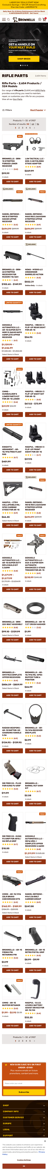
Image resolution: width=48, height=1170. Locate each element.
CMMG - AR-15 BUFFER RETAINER (11, 1004)
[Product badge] (31, 133)
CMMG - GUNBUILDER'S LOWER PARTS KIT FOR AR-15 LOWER (11, 395)
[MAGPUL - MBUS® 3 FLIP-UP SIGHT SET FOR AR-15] (35, 377)
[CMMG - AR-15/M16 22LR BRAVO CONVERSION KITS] (12, 880)
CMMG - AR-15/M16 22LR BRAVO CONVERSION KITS (11, 896)
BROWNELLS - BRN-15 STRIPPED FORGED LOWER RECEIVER (11, 162)
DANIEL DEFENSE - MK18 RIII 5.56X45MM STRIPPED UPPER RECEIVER (35, 506)
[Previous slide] (2, 46)
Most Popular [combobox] (36, 110)
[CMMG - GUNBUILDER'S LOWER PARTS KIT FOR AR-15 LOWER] (12, 377)
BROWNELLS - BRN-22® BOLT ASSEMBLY (12, 623)
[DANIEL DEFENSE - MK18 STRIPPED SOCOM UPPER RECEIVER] (12, 200)
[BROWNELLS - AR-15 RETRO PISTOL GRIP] (35, 936)
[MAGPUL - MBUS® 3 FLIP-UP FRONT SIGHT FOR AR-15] (35, 433)
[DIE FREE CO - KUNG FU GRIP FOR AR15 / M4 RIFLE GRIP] (12, 822)
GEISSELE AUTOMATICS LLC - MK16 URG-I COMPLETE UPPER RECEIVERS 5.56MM (34, 841)
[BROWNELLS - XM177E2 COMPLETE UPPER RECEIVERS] (12, 658)
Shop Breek (24, 59)
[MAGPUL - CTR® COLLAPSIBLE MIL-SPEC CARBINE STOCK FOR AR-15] (12, 488)
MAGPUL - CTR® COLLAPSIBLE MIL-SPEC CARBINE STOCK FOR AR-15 (11, 506)
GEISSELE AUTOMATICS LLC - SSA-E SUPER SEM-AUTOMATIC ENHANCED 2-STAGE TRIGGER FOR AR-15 (35, 564)
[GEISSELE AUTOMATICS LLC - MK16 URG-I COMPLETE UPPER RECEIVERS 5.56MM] (35, 822)
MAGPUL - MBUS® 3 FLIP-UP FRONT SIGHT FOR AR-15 (34, 449)
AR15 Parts (40, 90)
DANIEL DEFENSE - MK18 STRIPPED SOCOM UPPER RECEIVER (11, 218)
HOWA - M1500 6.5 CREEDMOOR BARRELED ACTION (34, 272)
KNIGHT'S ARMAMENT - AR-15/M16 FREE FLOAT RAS (12, 450)
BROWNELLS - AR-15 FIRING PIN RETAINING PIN (12, 952)
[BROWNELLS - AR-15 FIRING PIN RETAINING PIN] (12, 936)
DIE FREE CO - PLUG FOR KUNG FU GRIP (11, 784)
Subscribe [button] (24, 1092)
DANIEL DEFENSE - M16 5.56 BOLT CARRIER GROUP (34, 896)
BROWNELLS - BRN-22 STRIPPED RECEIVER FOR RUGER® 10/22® (11, 273)
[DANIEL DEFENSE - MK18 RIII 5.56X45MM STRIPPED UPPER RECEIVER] (35, 488)
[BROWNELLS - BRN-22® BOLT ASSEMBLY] (12, 608)
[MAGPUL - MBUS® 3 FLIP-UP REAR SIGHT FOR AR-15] (35, 311)
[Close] (45, 1141)
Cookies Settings (24, 1160)
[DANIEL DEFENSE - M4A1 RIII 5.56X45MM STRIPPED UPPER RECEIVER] (35, 200)
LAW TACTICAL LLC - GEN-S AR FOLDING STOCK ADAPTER (35, 161)
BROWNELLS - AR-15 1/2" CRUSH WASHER (35, 623)
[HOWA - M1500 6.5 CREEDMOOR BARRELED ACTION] (35, 255)
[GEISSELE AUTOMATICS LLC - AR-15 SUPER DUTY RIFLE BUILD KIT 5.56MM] (12, 544)
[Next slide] (45, 46)
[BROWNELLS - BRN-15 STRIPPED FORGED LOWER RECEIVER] (12, 145)
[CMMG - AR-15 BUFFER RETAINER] (12, 989)
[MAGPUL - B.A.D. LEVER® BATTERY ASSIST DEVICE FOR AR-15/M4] (35, 989)
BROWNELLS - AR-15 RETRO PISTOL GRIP (35, 951)
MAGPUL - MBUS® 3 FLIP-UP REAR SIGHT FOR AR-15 (35, 327)
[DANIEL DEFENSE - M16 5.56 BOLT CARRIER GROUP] (35, 880)
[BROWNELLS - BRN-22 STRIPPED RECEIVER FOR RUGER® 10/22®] (12, 255)
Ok (24, 1166)
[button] (4, 19)
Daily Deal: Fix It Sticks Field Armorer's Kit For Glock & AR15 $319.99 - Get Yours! (24, 12)
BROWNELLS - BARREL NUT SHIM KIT (34, 785)
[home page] (24, 20)
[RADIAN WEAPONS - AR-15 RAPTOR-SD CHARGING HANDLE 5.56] (12, 714)
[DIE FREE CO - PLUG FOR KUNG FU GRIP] (12, 769)
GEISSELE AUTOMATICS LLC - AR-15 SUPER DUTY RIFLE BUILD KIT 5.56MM (11, 563)
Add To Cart (12, 182)
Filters (8, 110)
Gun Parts (17, 99)
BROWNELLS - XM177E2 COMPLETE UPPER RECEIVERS (12, 674)
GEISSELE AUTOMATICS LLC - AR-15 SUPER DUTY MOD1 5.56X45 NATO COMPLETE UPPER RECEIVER (12, 331)
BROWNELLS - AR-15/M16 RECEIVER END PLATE (34, 730)
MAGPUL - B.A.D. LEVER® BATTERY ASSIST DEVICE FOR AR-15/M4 (34, 1006)
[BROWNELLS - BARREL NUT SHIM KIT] (35, 769)
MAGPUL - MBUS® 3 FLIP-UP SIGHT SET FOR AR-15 (34, 394)
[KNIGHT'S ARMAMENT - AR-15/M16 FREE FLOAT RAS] (12, 433)
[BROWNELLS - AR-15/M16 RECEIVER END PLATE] (35, 714)
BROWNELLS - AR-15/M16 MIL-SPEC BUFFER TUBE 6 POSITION (34, 676)
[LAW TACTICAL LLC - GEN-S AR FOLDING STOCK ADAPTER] (35, 145)
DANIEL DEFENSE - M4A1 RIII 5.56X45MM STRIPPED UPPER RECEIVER (35, 218)
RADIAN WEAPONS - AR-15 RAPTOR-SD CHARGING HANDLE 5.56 (11, 731)
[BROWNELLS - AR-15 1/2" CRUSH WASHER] (35, 608)
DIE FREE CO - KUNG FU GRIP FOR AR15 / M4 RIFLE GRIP (11, 838)
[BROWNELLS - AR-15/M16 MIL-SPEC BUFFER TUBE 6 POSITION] (35, 658)
